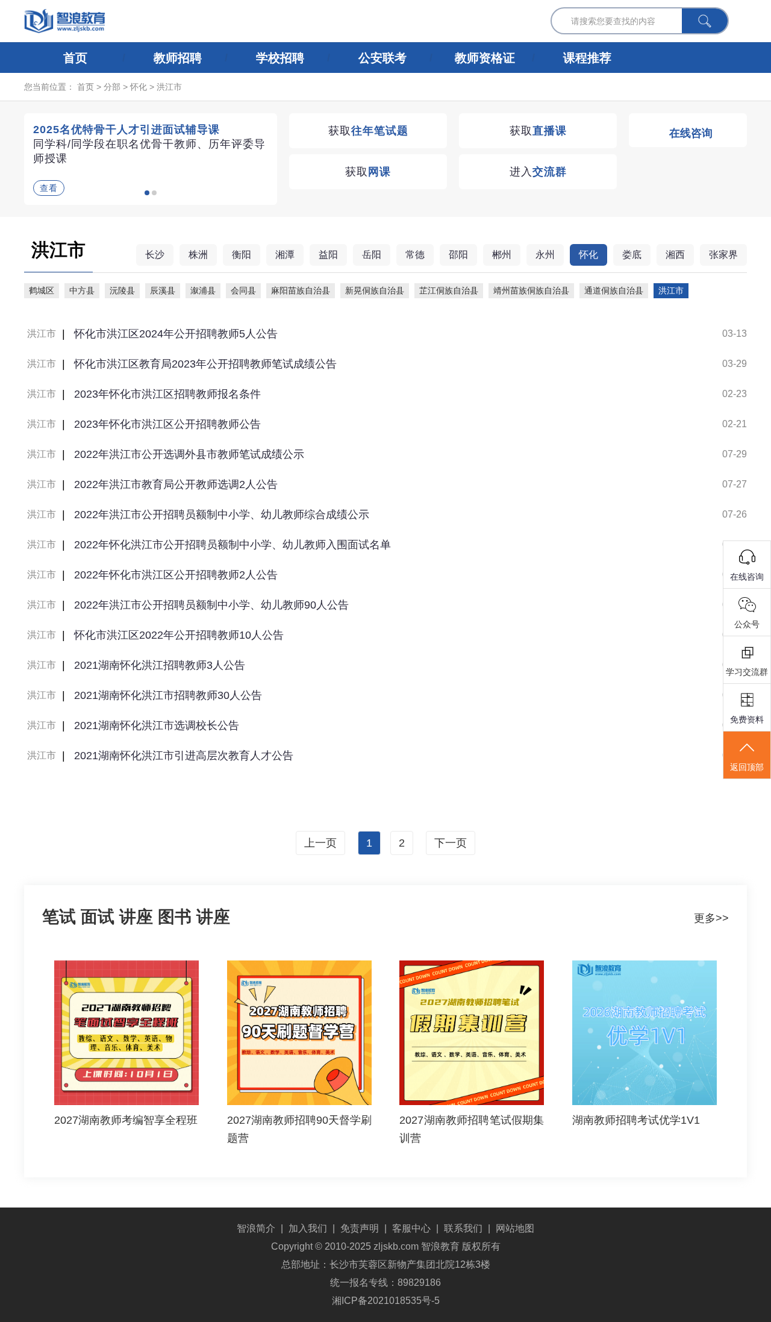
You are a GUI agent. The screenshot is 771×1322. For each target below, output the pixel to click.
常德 (415, 254)
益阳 (328, 254)
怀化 (138, 87)
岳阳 (371, 254)
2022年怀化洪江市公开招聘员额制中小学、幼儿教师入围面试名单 (232, 545)
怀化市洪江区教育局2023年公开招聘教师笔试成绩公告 (205, 364)
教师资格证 (485, 57)
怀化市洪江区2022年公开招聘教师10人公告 (179, 635)
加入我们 (308, 1228)
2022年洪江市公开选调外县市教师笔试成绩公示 (189, 454)
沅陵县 (122, 290)
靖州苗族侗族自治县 (531, 290)
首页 (75, 57)
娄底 (631, 254)
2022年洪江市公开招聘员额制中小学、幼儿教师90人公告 (211, 605)
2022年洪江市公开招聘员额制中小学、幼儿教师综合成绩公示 (221, 515)
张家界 (723, 254)
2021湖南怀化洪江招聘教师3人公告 (159, 665)
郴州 (501, 254)
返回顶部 (747, 767)
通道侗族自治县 (613, 290)
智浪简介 (256, 1228)
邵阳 (458, 254)
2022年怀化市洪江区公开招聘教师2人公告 (176, 575)
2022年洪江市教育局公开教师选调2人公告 (176, 484)
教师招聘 (178, 57)
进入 (538, 172)
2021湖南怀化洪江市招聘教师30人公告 (168, 695)
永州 (545, 254)
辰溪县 (162, 290)
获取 (368, 131)
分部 (112, 87)
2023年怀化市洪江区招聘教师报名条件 (167, 394)
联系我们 (463, 1228)
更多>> (711, 918)
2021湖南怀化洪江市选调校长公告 (156, 725)
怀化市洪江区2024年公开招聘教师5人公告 (176, 334)
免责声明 (359, 1228)
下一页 (450, 843)
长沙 (154, 254)
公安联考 (382, 57)
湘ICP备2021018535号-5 (386, 1300)
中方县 (82, 290)
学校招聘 (280, 57)
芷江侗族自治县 (448, 290)
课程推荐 (587, 57)
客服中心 (411, 1228)
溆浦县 (203, 290)
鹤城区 (41, 290)
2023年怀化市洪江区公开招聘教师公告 (167, 424)
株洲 (198, 254)
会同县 (243, 290)
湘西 (675, 254)
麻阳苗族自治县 (300, 290)
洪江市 (169, 87)
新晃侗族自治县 (374, 290)
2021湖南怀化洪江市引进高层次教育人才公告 (183, 756)
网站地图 (515, 1228)
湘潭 (285, 254)
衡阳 (241, 254)
